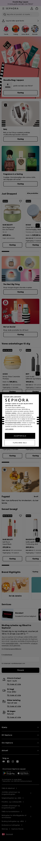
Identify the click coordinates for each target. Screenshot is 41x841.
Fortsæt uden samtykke (12, 396)
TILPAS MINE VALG (20, 443)
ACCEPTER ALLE (20, 436)
